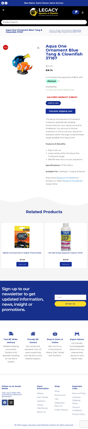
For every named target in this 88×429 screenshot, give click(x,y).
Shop (58, 30)
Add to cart (53, 103)
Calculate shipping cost (60, 111)
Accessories (66, 30)
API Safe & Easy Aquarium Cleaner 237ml (65, 253)
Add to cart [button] (22, 264)
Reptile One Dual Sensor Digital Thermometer (22, 253)
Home (51, 30)
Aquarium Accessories (72, 181)
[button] (38, 48)
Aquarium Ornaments (66, 178)
